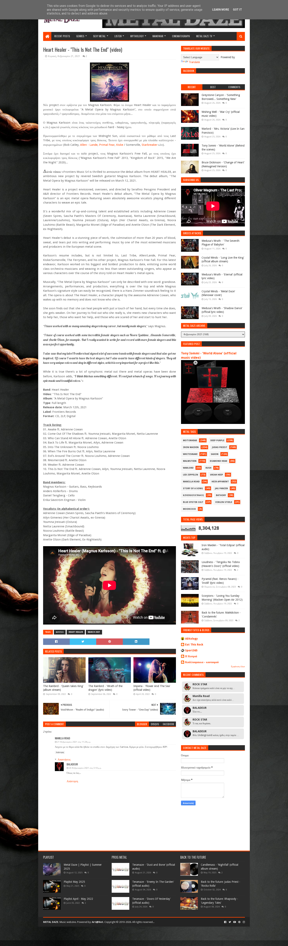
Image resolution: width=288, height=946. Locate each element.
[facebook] (225, 922)
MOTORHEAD (190, 440)
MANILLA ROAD (191, 481)
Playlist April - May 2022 (78, 898)
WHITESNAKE (190, 454)
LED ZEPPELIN (190, 474)
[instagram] (243, 922)
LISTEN (117, 36)
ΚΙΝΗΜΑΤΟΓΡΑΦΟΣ (193, 495)
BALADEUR (72, 764)
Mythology (137, 36)
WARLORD (188, 468)
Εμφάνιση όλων (238, 666)
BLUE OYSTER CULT (193, 502)
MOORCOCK (189, 509)
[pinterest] (239, 922)
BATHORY (221, 495)
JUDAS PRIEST (219, 447)
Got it (237, 9)
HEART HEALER (76, 632)
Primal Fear (107, 145)
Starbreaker (150, 145)
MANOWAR (157, 36)
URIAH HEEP (216, 474)
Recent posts (62, 36)
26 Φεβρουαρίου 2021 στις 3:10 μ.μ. (85, 768)
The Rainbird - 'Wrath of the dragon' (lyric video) (105, 688)
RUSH (208, 468)
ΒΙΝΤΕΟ (60, 632)
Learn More (220, 9)
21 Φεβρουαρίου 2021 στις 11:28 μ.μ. (74, 742)
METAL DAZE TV (204, 36)
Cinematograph (181, 36)
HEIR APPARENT (220, 481)
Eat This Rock (194, 644)
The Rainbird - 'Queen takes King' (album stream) (63, 688)
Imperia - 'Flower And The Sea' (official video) (151, 688)
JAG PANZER (221, 488)
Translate (194, 62)
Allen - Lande (89, 145)
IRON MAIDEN (191, 447)
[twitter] (230, 922)
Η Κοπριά (191, 656)
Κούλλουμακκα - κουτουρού (202, 662)
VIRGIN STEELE (223, 502)
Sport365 (191, 650)
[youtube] (235, 922)
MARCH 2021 (94, 632)
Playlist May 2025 (74, 881)
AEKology (191, 638)
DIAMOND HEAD (218, 461)
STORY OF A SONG (193, 488)
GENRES (80, 36)
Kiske (119, 145)
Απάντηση (60, 752)
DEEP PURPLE (217, 440)
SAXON (214, 454)
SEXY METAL (99, 36)
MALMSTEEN (190, 461)
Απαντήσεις (64, 759)
